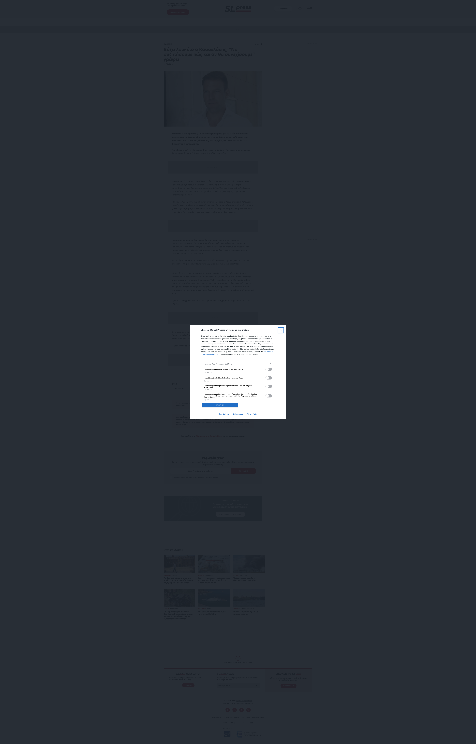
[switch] (269, 369)
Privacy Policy (252, 414)
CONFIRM (220, 405)
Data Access (238, 414)
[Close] (281, 330)
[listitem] (238, 364)
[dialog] (238, 372)
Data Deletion (224, 414)
